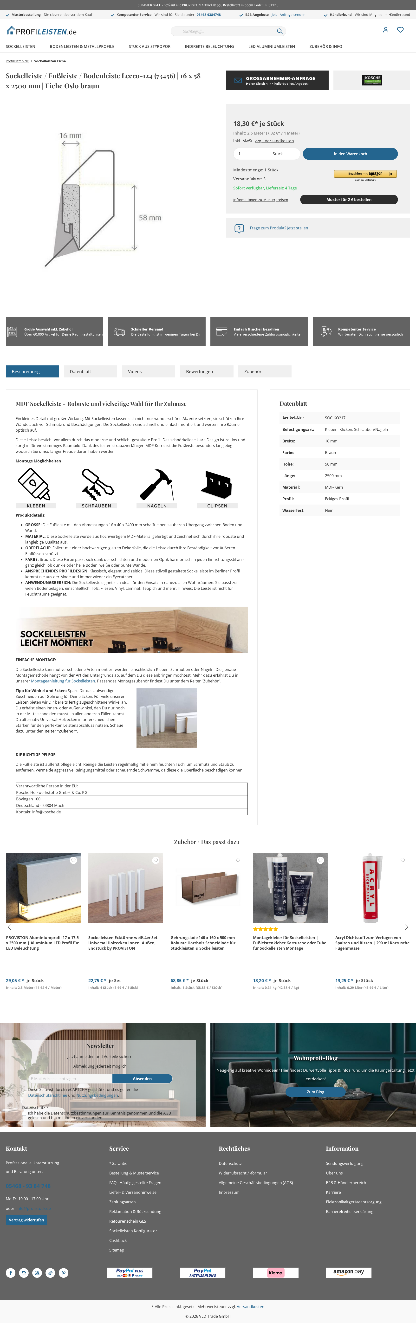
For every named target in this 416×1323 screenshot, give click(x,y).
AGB (167, 1113)
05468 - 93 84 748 (28, 1185)
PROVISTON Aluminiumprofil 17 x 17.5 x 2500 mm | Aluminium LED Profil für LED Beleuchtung (42, 943)
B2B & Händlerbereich (346, 1182)
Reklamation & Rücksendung (135, 1211)
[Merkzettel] (400, 31)
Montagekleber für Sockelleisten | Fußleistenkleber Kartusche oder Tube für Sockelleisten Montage (289, 943)
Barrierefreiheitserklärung (349, 1211)
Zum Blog (315, 1092)
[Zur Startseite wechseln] (42, 30)
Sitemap (116, 1250)
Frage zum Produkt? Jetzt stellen (279, 228)
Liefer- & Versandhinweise (132, 1192)
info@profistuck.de (34, 1208)
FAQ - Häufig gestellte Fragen (135, 1182)
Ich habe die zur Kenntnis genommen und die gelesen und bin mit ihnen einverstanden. (99, 1115)
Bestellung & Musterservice (134, 1173)
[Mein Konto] (385, 31)
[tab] (32, 371)
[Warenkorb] (412, 26)
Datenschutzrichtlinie (47, 1095)
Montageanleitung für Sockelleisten (63, 681)
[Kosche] (371, 80)
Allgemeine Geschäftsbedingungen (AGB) (256, 1182)
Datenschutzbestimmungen (76, 1113)
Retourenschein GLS (127, 1221)
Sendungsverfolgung (345, 1163)
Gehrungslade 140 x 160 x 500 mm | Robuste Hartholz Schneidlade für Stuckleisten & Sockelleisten (204, 943)
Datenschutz (230, 1163)
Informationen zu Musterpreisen (260, 199)
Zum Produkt (43, 998)
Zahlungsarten (122, 1202)
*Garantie (118, 1163)
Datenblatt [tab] (80, 371)
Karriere (333, 1192)
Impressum (229, 1192)
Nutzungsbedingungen (97, 1095)
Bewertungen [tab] (199, 371)
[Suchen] (280, 31)
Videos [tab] (135, 371)
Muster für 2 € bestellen (349, 199)
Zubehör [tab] (252, 371)
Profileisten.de (17, 61)
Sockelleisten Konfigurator (133, 1230)
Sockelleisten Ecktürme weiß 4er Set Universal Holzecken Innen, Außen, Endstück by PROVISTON (122, 943)
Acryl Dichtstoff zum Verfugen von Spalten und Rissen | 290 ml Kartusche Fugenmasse (372, 943)
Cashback (118, 1240)
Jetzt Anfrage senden (289, 14)
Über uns (334, 1173)
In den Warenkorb (350, 153)
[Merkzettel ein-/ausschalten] (73, 860)
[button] (365, 176)
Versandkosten (250, 1306)
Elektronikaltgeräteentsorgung (354, 1202)
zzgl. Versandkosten (274, 140)
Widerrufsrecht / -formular (243, 1173)
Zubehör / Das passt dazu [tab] (207, 841)
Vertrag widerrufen (26, 1220)
